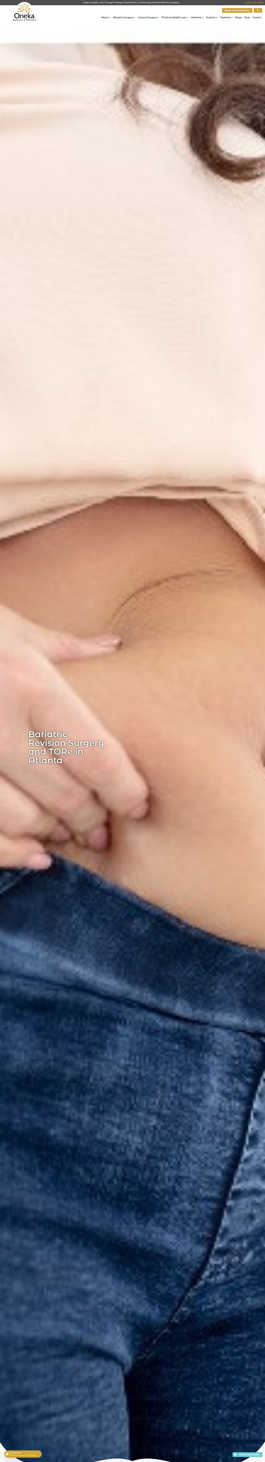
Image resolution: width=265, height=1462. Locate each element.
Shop (247, 17)
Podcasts (225, 17)
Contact (256, 17)
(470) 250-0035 (254, 2)
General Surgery (147, 17)
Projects (210, 17)
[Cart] (258, 10)
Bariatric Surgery (123, 17)
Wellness (196, 17)
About (104, 17)
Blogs (238, 17)
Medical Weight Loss (173, 17)
